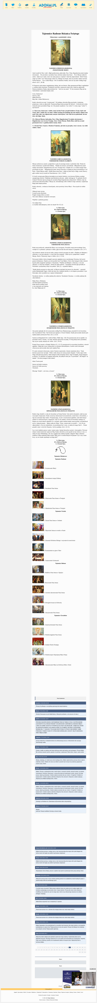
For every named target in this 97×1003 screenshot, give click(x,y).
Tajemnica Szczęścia (65, 992)
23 (38, 949)
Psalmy (75, 992)
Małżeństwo (34, 992)
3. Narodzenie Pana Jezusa (51, 488)
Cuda (82, 992)
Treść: (60, 965)
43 (82, 952)
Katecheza (55, 992)
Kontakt (57, 995)
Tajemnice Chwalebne (60, 615)
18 (77, 947)
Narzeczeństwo (45, 992)
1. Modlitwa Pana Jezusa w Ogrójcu (53, 572)
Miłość (24, 992)
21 (84, 947)
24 (41, 949)
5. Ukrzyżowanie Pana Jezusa (51, 612)
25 (44, 949)
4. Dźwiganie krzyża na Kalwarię (53, 602)
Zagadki (15, 992)
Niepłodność (39, 992)
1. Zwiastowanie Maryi (50, 468)
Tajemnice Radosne (60, 459)
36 (72, 949)
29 (54, 949)
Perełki (78, 992)
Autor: (60, 959)
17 (74, 947)
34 (67, 949)
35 (69, 949)
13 (64, 947)
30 (56, 949)
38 (77, 949)
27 (49, 949)
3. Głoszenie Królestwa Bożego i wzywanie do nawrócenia (59, 540)
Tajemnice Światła (60, 511)
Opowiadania (20, 992)
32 (61, 949)
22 (36, 949)
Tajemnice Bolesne (60, 563)
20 (82, 947)
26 (46, 949)
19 (79, 947)
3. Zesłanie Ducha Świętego (51, 645)
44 (84, 952)
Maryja (59, 992)
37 (74, 949)
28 (51, 949)
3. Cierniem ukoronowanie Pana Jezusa (54, 592)
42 (79, 952)
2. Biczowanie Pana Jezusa (51, 582)
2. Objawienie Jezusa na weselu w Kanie (54, 530)
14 (67, 947)
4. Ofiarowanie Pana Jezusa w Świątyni (54, 498)
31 (59, 949)
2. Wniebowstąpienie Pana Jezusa (53, 635)
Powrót (60, 986)
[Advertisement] (48, 19)
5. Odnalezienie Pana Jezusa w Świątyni (54, 508)
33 (64, 949)
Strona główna (48, 989)
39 (79, 949)
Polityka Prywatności (42, 995)
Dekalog (71, 992)
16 (72, 947)
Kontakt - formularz (51, 995)
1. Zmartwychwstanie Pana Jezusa (53, 625)
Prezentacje (51, 992)
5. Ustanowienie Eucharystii (51, 560)
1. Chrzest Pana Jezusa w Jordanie (53, 520)
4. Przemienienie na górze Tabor (52, 550)
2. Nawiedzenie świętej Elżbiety (52, 478)
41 (84, 949)
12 (62, 947)
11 (59, 947)
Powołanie (29, 992)
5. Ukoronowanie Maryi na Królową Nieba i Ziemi (57, 665)
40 (82, 949)
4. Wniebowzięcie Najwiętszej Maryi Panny (55, 655)
